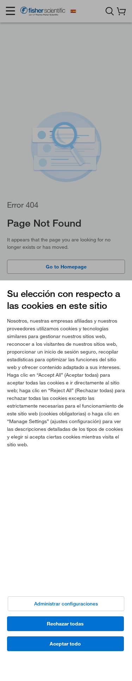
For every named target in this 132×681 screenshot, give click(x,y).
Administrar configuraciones (66, 604)
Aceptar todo (65, 644)
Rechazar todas (65, 624)
